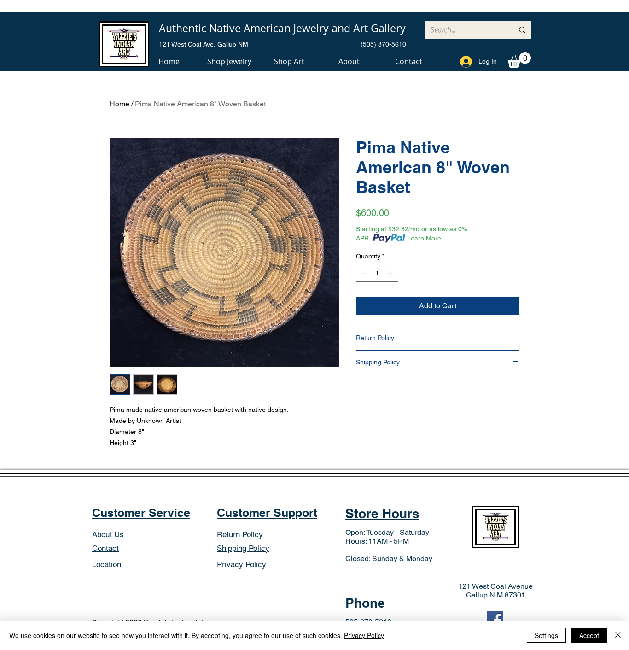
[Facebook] (495, 619)
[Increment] (391, 273)
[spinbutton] (377, 273)
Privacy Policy (364, 635)
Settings (546, 635)
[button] (229, 61)
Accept (589, 635)
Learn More (424, 238)
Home (119, 104)
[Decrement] (363, 273)
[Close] (617, 635)
